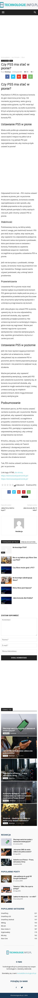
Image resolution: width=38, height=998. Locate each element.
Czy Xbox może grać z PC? (23, 568)
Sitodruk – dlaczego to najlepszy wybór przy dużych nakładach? (16, 819)
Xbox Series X (5, 929)
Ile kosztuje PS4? (20, 547)
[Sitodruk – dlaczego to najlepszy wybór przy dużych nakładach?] (19, 815)
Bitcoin (3, 926)
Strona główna (5, 57)
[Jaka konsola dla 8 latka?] (6, 600)
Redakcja (8, 72)
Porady (5, 755)
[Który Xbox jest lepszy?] (6, 590)
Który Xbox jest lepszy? (22, 588)
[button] (35, 12)
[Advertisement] (19, 35)
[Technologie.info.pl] (19, 5)
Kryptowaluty (5, 932)
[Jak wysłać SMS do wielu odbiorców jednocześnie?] (19, 747)
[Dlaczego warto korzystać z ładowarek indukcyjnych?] (19, 725)
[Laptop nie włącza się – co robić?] (6, 899)
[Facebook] (16, 987)
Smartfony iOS (6, 916)
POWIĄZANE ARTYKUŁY (10, 542)
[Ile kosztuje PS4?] (6, 549)
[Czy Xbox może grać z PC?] (6, 570)
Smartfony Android (7, 920)
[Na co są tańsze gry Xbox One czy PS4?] (6, 560)
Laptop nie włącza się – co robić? (24, 896)
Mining (3, 923)
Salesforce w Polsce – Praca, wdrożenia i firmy (15, 774)
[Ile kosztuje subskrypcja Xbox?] (6, 580)
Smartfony (6, 733)
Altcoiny (3, 935)
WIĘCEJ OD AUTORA (28, 542)
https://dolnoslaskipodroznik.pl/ (14, 479)
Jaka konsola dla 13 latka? (30, 509)
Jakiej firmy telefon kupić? (7, 509)
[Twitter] (22, 987)
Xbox (11, 60)
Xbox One (4, 939)
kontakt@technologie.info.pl (26, 973)
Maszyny (5, 800)
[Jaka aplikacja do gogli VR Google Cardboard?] (6, 879)
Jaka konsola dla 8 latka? (23, 598)
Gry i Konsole (5, 60)
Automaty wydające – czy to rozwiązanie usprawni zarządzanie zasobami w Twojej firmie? (17, 795)
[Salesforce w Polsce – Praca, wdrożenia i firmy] (19, 770)
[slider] (7, 485)
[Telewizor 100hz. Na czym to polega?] (6, 889)
